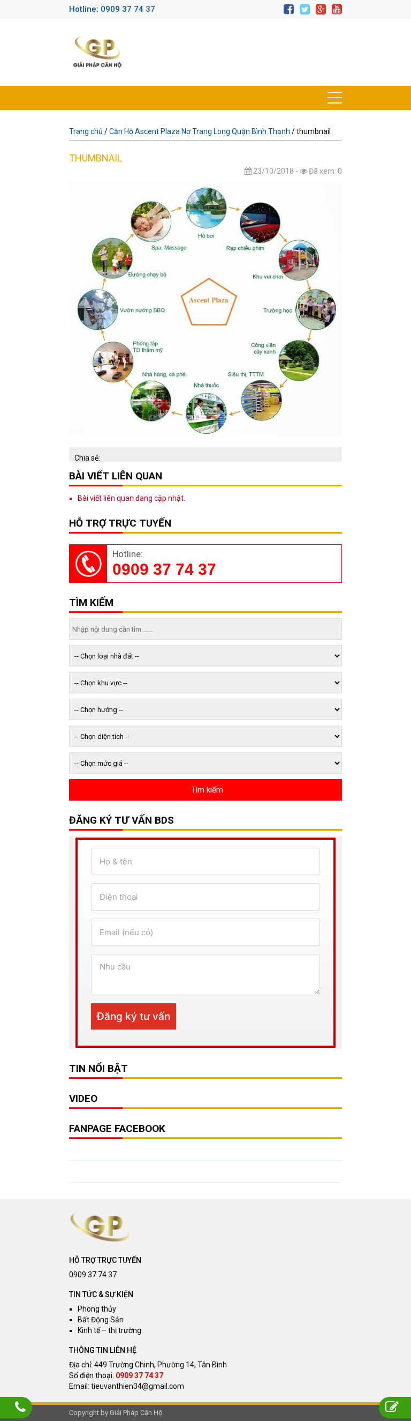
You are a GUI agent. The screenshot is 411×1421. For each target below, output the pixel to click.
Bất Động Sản (101, 1319)
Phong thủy (97, 1309)
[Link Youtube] (337, 9)
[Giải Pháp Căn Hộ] (97, 52)
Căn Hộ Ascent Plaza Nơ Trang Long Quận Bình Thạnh (199, 131)
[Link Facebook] (289, 9)
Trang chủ (86, 131)
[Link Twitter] (305, 9)
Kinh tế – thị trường (109, 1330)
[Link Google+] (321, 9)
